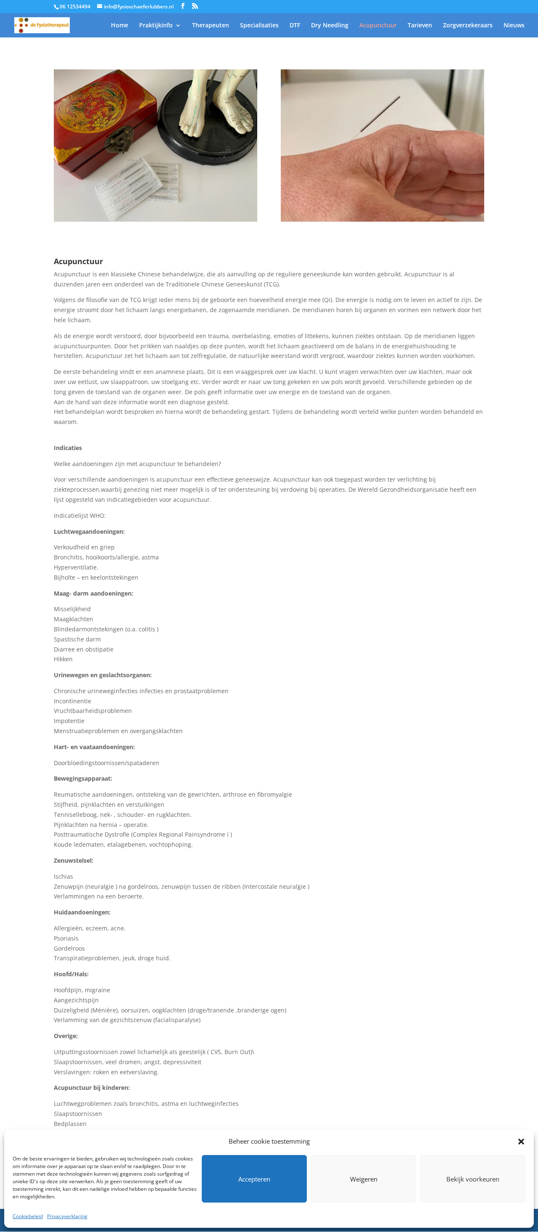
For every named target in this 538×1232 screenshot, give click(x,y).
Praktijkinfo (156, 25)
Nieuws (514, 25)
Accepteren (254, 1179)
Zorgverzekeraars (468, 25)
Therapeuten (210, 25)
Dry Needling (329, 25)
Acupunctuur (378, 25)
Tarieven (420, 25)
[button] (521, 1141)
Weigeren (363, 1179)
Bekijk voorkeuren (472, 1179)
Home (119, 25)
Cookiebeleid (28, 1216)
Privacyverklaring (67, 1216)
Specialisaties (259, 25)
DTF (295, 25)
